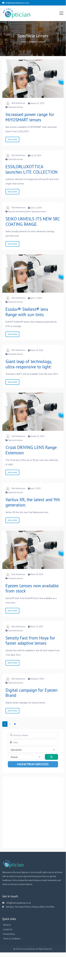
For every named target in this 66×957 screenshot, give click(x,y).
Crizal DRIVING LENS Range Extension (31, 450)
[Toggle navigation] (61, 13)
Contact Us (7, 929)
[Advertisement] (33, 812)
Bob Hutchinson (18, 103)
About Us (7, 925)
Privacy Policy (9, 934)
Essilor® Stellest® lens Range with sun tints (27, 311)
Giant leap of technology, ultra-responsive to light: (29, 364)
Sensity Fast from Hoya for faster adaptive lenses (30, 640)
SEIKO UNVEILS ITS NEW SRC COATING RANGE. (33, 221)
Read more (12, 139)
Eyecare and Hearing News (19, 211)
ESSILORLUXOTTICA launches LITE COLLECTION (32, 169)
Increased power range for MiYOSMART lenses (30, 117)
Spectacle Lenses (15, 107)
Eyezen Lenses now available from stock (32, 588)
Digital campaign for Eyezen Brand (31, 692)
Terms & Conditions (11, 938)
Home (24, 41)
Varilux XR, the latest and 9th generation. (33, 502)
